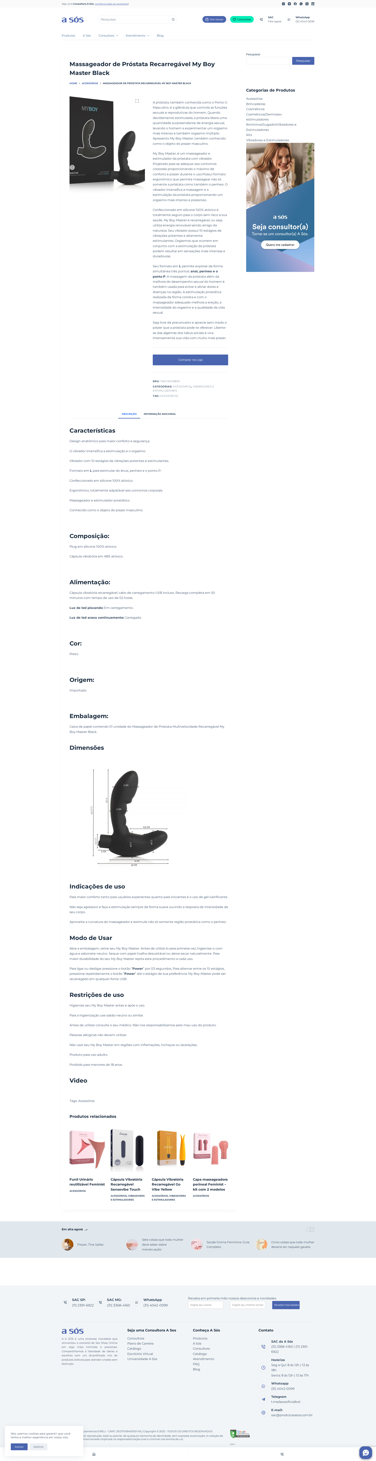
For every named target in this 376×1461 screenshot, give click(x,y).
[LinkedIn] (312, 3)
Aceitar (19, 1446)
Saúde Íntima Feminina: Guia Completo (228, 1244)
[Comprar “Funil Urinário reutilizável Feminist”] (87, 1167)
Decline (38, 1446)
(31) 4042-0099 (305, 21)
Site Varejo (216, 19)
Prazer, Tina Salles (90, 1244)
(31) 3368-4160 (118, 1305)
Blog (160, 35)
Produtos (68, 35)
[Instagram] (283, 3)
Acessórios (182, 386)
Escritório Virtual (140, 1354)
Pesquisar (253, 54)
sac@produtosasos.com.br (292, 1415)
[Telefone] (282, 1454)
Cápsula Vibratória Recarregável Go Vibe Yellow (167, 1184)
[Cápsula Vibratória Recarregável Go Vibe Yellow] (169, 1148)
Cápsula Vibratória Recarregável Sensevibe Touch (126, 1184)
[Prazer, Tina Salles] (67, 1244)
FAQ (196, 1364)
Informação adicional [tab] (160, 413)
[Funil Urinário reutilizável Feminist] (87, 1148)
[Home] (94, 1454)
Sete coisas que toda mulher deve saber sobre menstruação (162, 1244)
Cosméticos (255, 109)
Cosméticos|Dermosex (264, 114)
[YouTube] (289, 3)
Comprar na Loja (190, 360)
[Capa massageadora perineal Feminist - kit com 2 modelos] (210, 1148)
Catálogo (134, 1348)
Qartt (232, 1444)
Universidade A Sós (142, 1359)
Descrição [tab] (129, 413)
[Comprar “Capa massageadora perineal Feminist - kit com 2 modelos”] (210, 1167)
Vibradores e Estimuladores (267, 140)
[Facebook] (295, 3)
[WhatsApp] (301, 3)
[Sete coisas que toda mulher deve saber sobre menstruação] (132, 1244)
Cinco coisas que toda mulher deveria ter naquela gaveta (292, 1244)
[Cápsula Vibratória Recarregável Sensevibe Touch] (128, 1148)
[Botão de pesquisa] (173, 19)
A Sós (87, 35)
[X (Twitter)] (307, 3)
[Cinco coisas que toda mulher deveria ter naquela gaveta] (261, 1244)
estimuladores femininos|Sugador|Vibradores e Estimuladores (271, 125)
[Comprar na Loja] (128, 1167)
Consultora (244, 19)
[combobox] (133, 19)
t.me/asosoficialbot (286, 1402)
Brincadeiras (255, 104)
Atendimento (135, 35)
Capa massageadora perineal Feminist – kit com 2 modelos (210, 1184)
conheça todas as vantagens (111, 3)
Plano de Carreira (140, 1343)
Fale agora (274, 21)
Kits (249, 135)
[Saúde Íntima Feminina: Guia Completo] (197, 1244)
